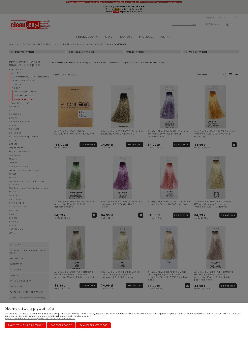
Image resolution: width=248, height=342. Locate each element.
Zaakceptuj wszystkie (93, 325)
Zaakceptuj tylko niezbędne (25, 325)
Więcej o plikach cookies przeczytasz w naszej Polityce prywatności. (40, 318)
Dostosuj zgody (61, 325)
